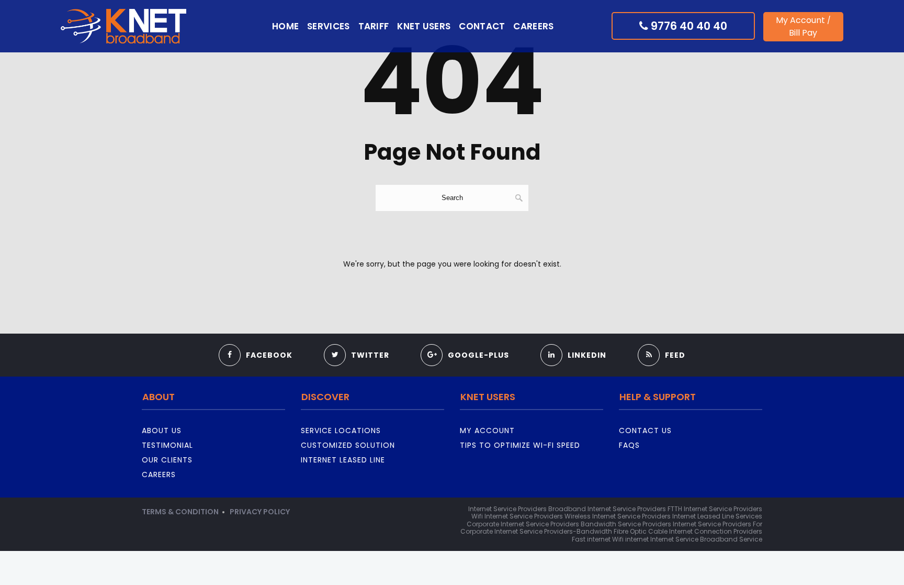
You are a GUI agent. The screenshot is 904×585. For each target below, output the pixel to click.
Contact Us (645, 430)
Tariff (373, 26)
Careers (533, 26)
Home (285, 26)
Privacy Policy (260, 511)
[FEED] (661, 341)
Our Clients (167, 460)
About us (162, 430)
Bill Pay (803, 33)
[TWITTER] (356, 341)
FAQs (629, 445)
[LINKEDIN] (573, 341)
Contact (482, 26)
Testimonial (167, 445)
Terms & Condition (180, 511)
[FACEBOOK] (255, 341)
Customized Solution (348, 445)
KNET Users (423, 26)
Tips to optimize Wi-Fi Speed (520, 445)
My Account (800, 20)
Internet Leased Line (343, 460)
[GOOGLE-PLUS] (465, 341)
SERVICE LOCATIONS (341, 430)
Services (328, 26)
